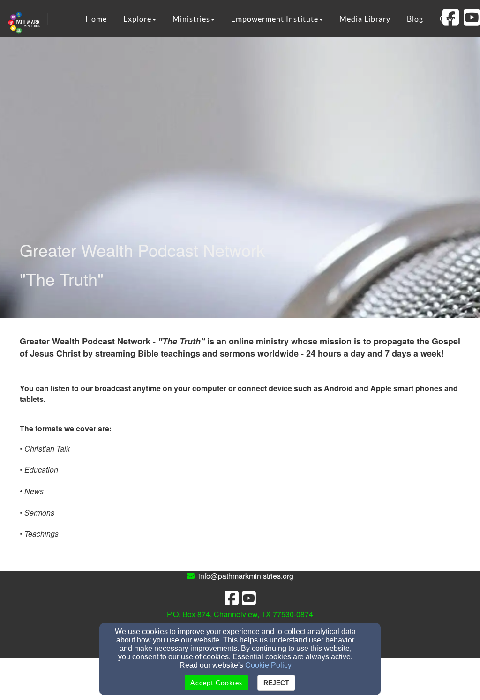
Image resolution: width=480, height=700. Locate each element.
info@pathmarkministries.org (245, 575)
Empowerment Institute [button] (274, 19)
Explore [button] (137, 19)
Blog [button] (415, 19)
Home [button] (96, 19)
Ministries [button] (191, 19)
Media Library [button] (364, 19)
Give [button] (448, 19)
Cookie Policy (268, 665)
